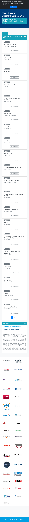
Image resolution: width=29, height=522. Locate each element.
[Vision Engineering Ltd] (18, 361)
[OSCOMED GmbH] (6, 445)
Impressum (20, 519)
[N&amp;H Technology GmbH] (6, 380)
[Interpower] (6, 455)
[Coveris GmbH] (6, 488)
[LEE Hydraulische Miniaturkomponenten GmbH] (6, 369)
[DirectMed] (6, 474)
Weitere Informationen (17, 5)
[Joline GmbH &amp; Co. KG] (6, 361)
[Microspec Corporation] (6, 464)
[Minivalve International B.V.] (18, 380)
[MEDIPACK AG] (6, 415)
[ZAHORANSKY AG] (18, 496)
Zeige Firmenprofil (14, 50)
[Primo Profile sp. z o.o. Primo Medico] (18, 474)
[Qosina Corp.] (18, 389)
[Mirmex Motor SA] (6, 436)
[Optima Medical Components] (6, 430)
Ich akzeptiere (13, 6)
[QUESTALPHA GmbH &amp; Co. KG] (6, 481)
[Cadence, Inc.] (6, 502)
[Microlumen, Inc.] (18, 436)
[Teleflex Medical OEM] (18, 455)
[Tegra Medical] (18, 488)
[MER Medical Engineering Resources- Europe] (6, 406)
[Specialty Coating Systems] (6, 389)
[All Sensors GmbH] (6, 422)
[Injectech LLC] (18, 406)
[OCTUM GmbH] (18, 445)
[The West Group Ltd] (6, 496)
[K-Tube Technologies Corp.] (6, 396)
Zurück (5, 33)
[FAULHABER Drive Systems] (18, 464)
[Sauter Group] (18, 422)
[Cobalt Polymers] (18, 415)
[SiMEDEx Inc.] (18, 481)
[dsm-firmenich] (17, 396)
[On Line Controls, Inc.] (18, 430)
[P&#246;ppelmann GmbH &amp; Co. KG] (18, 369)
